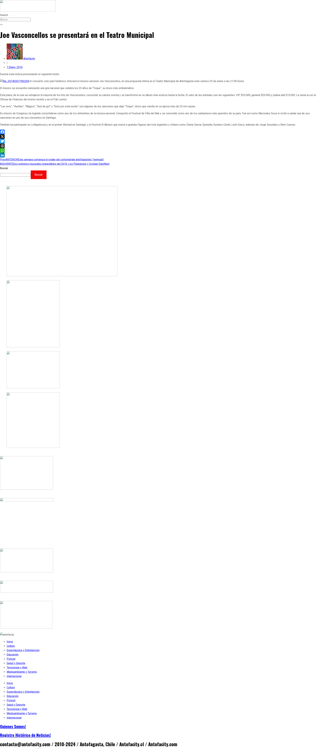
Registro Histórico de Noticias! (25, 735)
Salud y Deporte (16, 663)
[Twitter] (159, 141)
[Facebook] (159, 132)
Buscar (4, 168)
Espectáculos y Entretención (23, 650)
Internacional (14, 676)
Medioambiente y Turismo (22, 671)
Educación (12, 654)
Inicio (10, 641)
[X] (159, 136)
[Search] (1, 24)
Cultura (11, 646)
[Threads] (159, 146)
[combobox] (15, 19)
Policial (11, 658)
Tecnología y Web (17, 667)
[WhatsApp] (159, 150)
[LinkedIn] (159, 155)
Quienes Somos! (13, 726)
